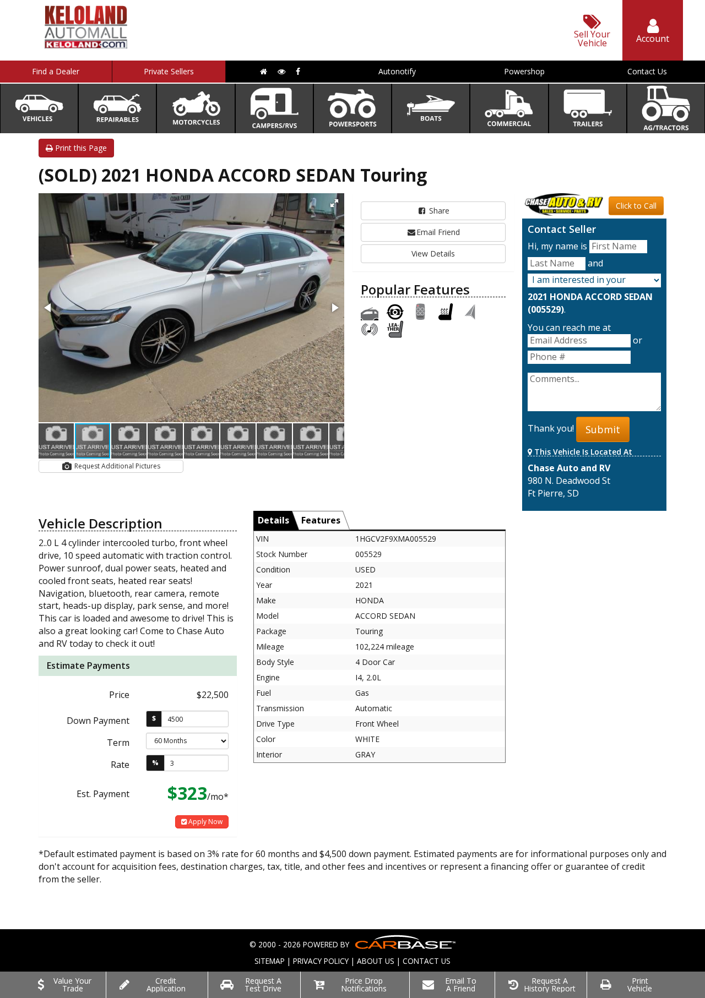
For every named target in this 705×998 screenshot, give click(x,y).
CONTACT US (427, 961)
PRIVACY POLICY (321, 961)
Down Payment (98, 721)
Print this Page (80, 148)
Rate (120, 765)
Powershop (524, 71)
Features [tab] (320, 520)
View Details (433, 253)
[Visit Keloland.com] (86, 45)
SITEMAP (269, 961)
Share (438, 210)
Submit (602, 429)
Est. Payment (103, 794)
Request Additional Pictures (116, 466)
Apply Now (205, 821)
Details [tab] (273, 520)
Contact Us (647, 71)
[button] (334, 203)
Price (119, 695)
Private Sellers (169, 71)
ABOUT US (375, 961)
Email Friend (438, 232)
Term (118, 743)
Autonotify (397, 71)
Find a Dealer (55, 71)
